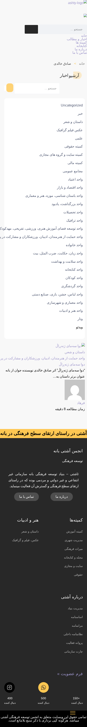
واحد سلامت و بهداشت (67, 261)
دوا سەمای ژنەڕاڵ (72, 364)
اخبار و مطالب (77, 39)
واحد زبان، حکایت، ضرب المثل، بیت (58, 253)
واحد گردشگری (72, 286)
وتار (80, 319)
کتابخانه (81, 46)
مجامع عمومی (73, 171)
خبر (80, 113)
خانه (84, 35)
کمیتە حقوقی (73, 146)
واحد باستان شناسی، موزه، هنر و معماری (54, 195)
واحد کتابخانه (74, 269)
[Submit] (31, 29)
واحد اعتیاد (75, 179)
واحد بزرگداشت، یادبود (67, 204)
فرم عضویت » (70, 673)
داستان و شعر (73, 122)
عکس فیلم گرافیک (70, 130)
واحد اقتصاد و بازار (70, 187)
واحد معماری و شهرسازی (65, 302)
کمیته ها (81, 42)
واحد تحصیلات (73, 212)
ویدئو (79, 327)
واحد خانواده (74, 245)
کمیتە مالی (75, 163)
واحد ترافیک (74, 220)
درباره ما (81, 49)
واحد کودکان (74, 278)
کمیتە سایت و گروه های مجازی (61, 154)
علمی (79, 138)
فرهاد (81, 403)
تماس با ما (79, 52)
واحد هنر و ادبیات (71, 310)
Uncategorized (72, 105)
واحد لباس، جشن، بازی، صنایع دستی (57, 294)
